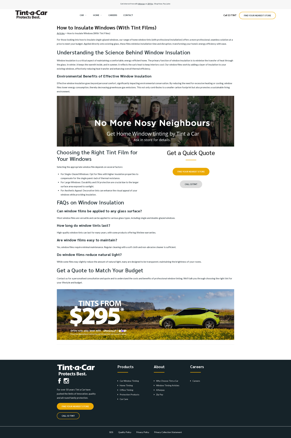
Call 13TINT (191, 184)
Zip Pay (159, 394)
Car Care (124, 399)
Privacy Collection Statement (168, 432)
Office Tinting (126, 390)
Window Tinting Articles (167, 385)
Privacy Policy (142, 432)
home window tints (141, 39)
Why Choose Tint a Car (167, 381)
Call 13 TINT (230, 15)
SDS (111, 432)
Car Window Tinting (129, 381)
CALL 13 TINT (68, 416)
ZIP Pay (150, 4)
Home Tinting (126, 385)
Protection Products (129, 394)
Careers (196, 381)
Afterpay (141, 4)
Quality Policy (124, 432)
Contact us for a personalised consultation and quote (83, 278)
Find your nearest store (257, 15)
